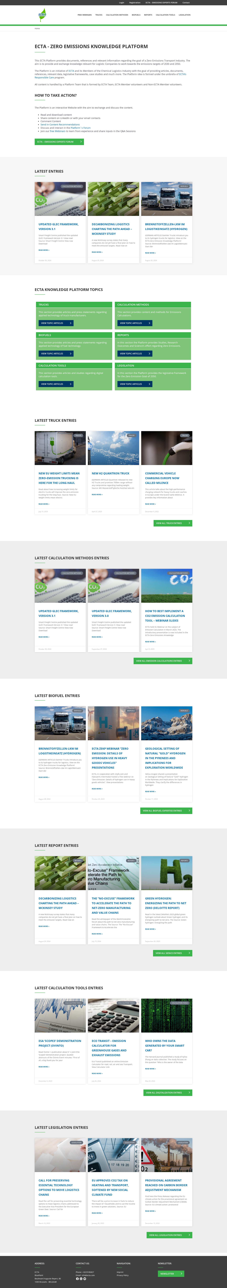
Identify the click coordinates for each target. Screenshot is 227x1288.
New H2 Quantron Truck (110, 473)
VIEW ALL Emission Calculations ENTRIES (159, 660)
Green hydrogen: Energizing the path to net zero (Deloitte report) (165, 903)
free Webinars (57, 131)
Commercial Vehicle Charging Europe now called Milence (162, 478)
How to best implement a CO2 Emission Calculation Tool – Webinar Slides (165, 615)
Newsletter (167, 1273)
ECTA (71, 70)
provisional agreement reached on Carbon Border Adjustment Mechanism (166, 1185)
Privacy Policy (122, 1275)
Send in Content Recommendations (60, 124)
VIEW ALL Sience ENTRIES (169, 953)
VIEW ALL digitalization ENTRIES (164, 1092)
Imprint (120, 1272)
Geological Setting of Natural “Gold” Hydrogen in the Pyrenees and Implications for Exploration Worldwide (165, 758)
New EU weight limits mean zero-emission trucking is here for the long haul (59, 478)
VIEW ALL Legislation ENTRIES (165, 1235)
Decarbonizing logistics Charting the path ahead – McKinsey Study (112, 229)
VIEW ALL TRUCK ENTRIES (169, 523)
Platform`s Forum (81, 127)
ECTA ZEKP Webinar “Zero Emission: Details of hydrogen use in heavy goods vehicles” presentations (110, 758)
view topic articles (52, 323)
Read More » (44, 250)
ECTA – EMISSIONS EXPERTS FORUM (55, 141)
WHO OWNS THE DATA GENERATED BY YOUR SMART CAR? (164, 1045)
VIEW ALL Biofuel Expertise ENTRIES (162, 810)
